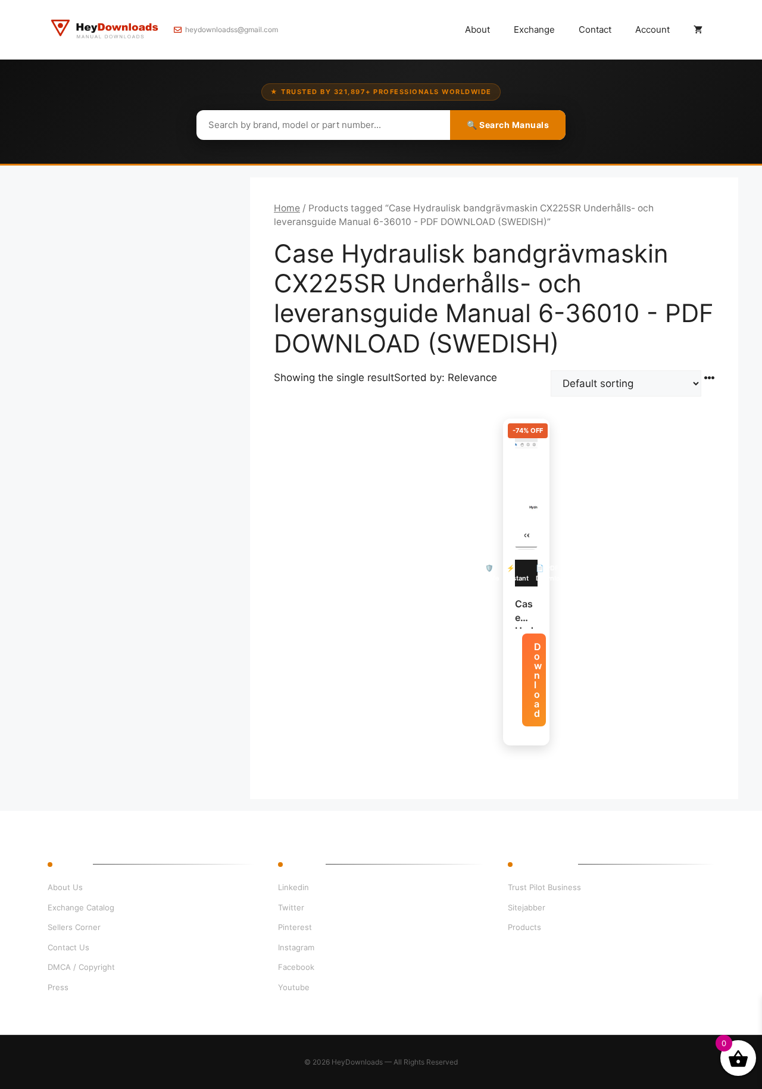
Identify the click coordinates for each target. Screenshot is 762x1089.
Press (58, 987)
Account (652, 29)
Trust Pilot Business (544, 887)
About (477, 29)
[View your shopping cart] (698, 30)
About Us (65, 887)
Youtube (294, 987)
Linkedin (293, 887)
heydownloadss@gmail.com (231, 29)
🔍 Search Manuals (508, 125)
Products (524, 927)
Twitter (291, 907)
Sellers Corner (74, 927)
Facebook (296, 967)
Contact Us (68, 947)
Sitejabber (526, 907)
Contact (595, 29)
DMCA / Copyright (81, 967)
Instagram (296, 947)
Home (287, 208)
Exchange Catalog (81, 907)
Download (538, 680)
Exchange (534, 29)
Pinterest (295, 927)
